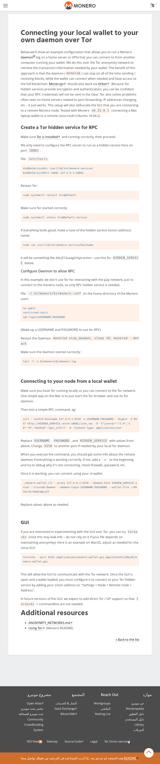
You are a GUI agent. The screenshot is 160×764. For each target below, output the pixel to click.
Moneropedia (135, 708)
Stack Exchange (64, 708)
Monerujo (56, 84)
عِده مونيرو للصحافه (31, 714)
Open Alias (34, 703)
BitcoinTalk (67, 714)
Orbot (102, 84)
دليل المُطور (136, 714)
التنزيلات (138, 730)
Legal (93, 741)
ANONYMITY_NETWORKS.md (49, 623)
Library (139, 724)
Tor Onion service (116, 741)
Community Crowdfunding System (33, 724)
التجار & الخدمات (66, 703)
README (130, 758)
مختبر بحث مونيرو (32, 708)
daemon (27, 57)
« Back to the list (127, 639)
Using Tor (35, 628)
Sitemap (52, 741)
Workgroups (102, 703)
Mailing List (102, 714)
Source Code (73, 741)
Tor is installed (47, 137)
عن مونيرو (138, 703)
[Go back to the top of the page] (149, 753)
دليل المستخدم (134, 719)
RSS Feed (33, 741)
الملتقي (105, 708)
